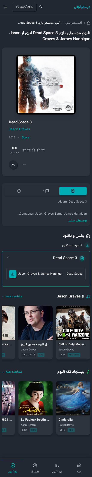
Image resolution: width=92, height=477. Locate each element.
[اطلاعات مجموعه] (18, 191)
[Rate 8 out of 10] (38, 150)
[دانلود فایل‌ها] (13, 164)
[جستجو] (41, 7)
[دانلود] (12, 274)
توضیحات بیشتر (77, 221)
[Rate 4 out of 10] (29, 150)
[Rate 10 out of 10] (43, 150)
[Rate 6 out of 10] (33, 150)
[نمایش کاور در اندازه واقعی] (46, 84)
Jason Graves (19, 129)
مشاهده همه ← (12, 296)
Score (26, 138)
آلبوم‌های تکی (73, 23)
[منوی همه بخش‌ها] (5, 7)
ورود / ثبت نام (24, 7)
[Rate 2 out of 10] (24, 150)
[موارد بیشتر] (24, 164)
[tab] (73, 191)
